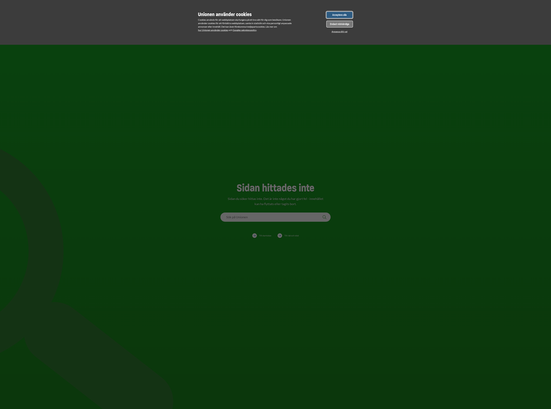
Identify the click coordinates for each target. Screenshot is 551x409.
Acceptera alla (339, 15)
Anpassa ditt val (339, 31)
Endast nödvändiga (339, 24)
